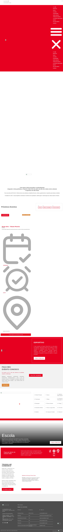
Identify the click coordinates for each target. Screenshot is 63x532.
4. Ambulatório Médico (38, 407)
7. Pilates (47, 399)
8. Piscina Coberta (49, 403)
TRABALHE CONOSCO (57, 16)
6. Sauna (47, 394)
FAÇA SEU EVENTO (56, 21)
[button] (56, 38)
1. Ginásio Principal (38, 394)
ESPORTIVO (55, 8)
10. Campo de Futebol (50, 411)
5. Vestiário (36, 411)
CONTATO (54, 23)
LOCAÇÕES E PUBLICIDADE (57, 18)
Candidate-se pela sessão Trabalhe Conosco (30, 489)
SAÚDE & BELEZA (56, 15)
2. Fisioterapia (37, 399)
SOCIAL (54, 10)
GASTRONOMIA (55, 13)
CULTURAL (55, 56)
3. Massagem (37, 403)
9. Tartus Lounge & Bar (50, 407)
